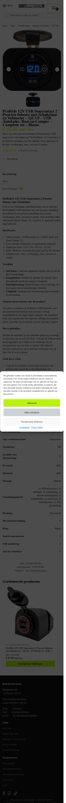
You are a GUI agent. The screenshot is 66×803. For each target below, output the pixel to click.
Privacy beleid (37, 427)
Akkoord (32, 403)
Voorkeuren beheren (31, 421)
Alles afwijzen (31, 412)
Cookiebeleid (24, 427)
